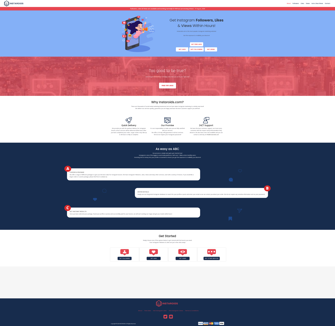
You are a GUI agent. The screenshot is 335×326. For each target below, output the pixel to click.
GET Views (182, 258)
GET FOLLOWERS (124, 258)
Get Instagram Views (176, 311)
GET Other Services (211, 258)
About (140, 311)
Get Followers (196, 49)
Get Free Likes (196, 44)
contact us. (104, 177)
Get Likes (182, 49)
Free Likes (147, 311)
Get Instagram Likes (160, 311)
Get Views (211, 49)
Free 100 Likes (167, 85)
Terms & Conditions (192, 311)
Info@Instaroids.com (212, 134)
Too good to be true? (167, 72)
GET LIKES (154, 258)
